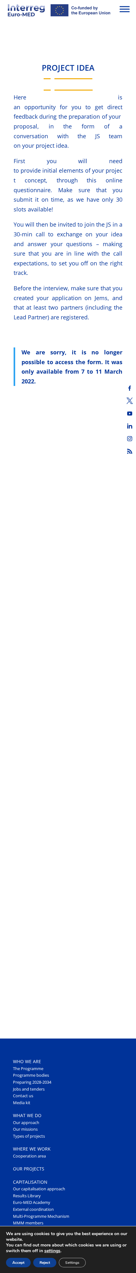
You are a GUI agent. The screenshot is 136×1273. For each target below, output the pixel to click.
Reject (45, 1262)
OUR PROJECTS (28, 1169)
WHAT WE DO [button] (27, 1115)
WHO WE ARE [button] (27, 1061)
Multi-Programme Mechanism (41, 1216)
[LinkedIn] (129, 426)
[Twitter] (129, 400)
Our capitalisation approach (39, 1189)
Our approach (26, 1122)
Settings (72, 1262)
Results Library (27, 1196)
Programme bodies (31, 1075)
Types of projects (29, 1136)
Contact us (23, 1095)
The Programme (28, 1068)
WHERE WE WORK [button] (32, 1149)
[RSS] (129, 451)
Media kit (21, 1102)
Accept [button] (18, 1262)
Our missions (25, 1129)
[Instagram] (129, 438)
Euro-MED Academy (31, 1202)
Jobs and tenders (29, 1089)
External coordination (33, 1209)
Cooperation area (29, 1156)
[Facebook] (129, 388)
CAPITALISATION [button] (30, 1182)
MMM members (28, 1223)
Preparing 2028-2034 (32, 1082)
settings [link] (52, 1251)
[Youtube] (129, 413)
